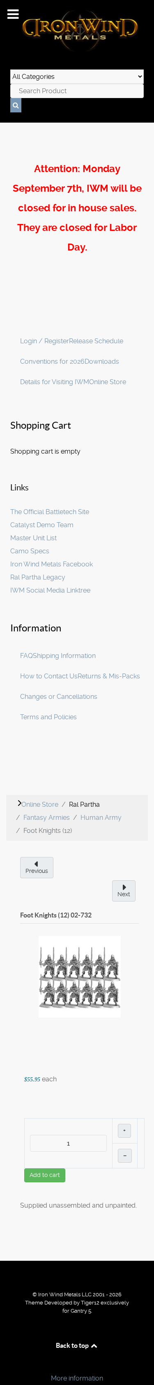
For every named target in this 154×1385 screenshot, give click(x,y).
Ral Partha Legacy (37, 577)
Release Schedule (96, 341)
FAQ (26, 656)
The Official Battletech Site (49, 512)
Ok (9, 1364)
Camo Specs (29, 551)
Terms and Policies (48, 717)
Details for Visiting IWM (54, 382)
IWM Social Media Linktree (50, 590)
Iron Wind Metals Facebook (51, 564)
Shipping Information (64, 656)
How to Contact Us (49, 676)
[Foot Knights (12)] (80, 976)
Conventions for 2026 (52, 361)
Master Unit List (33, 538)
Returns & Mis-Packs (109, 676)
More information (77, 1378)
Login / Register (44, 341)
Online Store (107, 382)
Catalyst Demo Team (42, 525)
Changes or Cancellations (58, 696)
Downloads (102, 361)
